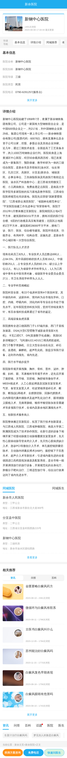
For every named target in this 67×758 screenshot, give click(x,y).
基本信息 (20, 42)
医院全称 (8, 61)
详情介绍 (35, 42)
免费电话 (33, 752)
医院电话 (8, 92)
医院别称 (8, 69)
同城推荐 (51, 42)
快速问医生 (54, 752)
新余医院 (30, 744)
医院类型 (8, 84)
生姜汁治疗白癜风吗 (15, 735)
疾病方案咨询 (13, 752)
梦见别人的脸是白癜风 (46, 735)
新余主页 (19, 744)
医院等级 (8, 76)
